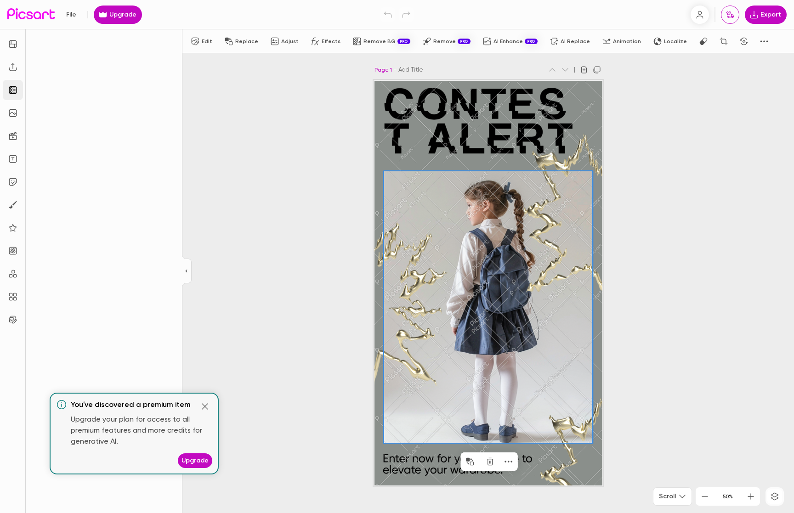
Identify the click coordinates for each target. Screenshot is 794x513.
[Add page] (584, 69)
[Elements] (13, 228)
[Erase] (703, 41)
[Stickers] (13, 182)
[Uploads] (13, 67)
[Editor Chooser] (187, 271)
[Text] (13, 159)
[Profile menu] (700, 15)
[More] (508, 461)
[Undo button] (387, 14)
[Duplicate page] (596, 69)
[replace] (470, 461)
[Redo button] (406, 14)
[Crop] (724, 41)
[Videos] (13, 136)
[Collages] (13, 297)
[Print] (730, 15)
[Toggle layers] (775, 496)
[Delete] (490, 461)
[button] (397, 256)
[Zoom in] (750, 496)
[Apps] (13, 274)
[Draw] (13, 205)
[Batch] (13, 320)
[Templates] (13, 90)
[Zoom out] (705, 496)
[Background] (13, 251)
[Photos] (13, 113)
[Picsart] (31, 14)
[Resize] (13, 44)
